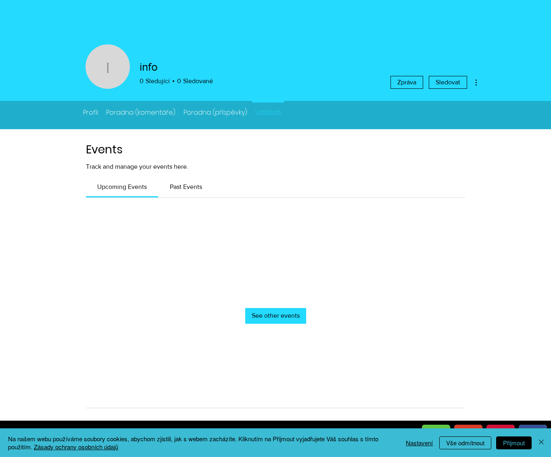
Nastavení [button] (419, 442)
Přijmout (514, 442)
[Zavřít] (541, 443)
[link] (122, 186)
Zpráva (406, 82)
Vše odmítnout (465, 442)
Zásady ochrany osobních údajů (76, 446)
